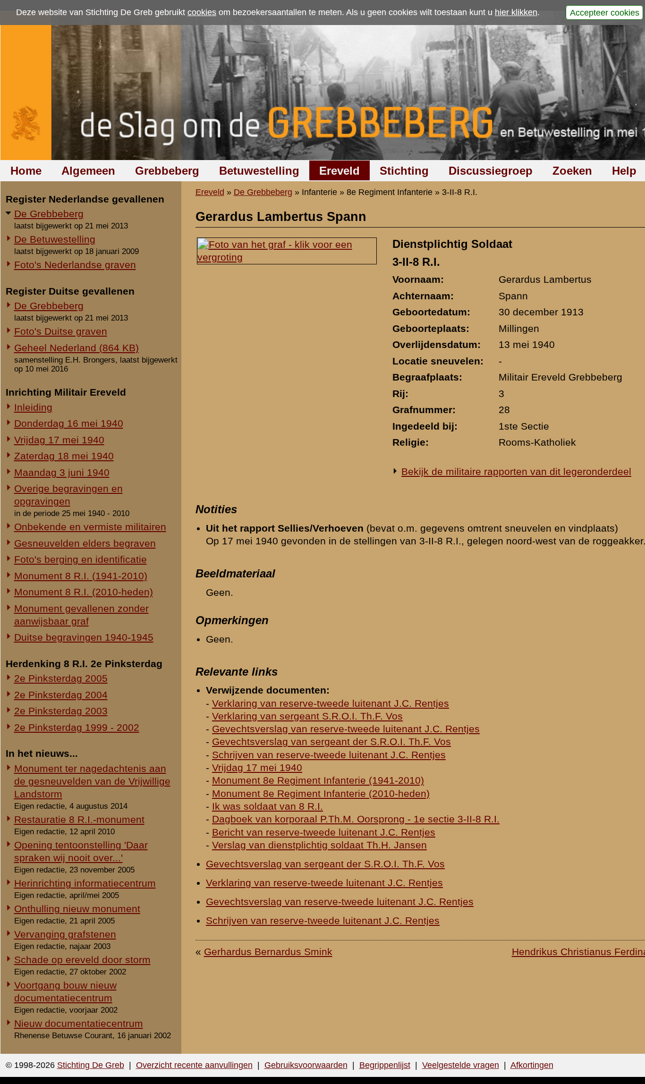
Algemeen (88, 170)
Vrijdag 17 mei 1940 (59, 439)
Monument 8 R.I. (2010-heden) (83, 591)
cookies (201, 12)
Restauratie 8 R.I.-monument (79, 819)
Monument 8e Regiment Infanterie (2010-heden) (321, 793)
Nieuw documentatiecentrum (78, 1023)
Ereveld (339, 170)
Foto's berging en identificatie (80, 559)
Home (26, 170)
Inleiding (33, 407)
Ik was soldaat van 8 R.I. (267, 806)
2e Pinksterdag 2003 (61, 710)
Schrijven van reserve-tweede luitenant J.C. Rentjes (329, 754)
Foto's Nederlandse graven (75, 264)
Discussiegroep (491, 170)
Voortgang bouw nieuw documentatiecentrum (65, 991)
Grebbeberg (167, 170)
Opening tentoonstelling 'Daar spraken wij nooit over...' (81, 851)
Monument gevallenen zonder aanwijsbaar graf (81, 615)
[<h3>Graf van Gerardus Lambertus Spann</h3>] (287, 257)
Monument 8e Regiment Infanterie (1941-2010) (318, 780)
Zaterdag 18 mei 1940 (64, 455)
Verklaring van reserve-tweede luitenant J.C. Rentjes (330, 703)
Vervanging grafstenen (65, 934)
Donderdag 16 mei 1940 (68, 423)
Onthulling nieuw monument (77, 908)
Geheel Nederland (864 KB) (76, 347)
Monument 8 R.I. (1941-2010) (80, 575)
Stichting (404, 170)
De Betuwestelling (54, 239)
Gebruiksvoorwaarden (306, 1065)
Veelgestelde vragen (460, 1065)
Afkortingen (531, 1065)
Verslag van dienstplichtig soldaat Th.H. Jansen (319, 844)
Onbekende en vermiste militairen (90, 526)
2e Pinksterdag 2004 (61, 694)
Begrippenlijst (384, 1065)
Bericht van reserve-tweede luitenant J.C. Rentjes (323, 832)
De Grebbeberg (49, 213)
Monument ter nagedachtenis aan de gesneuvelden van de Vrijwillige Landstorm (92, 781)
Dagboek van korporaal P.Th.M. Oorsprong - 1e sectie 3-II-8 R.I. (356, 818)
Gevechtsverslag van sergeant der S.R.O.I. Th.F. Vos (331, 741)
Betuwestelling (259, 170)
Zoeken (572, 170)
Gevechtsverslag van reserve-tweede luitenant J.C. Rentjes (346, 728)
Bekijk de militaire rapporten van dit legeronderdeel (516, 471)
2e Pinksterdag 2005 (61, 678)
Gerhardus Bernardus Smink (268, 951)
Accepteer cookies (604, 12)
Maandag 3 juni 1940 (62, 472)
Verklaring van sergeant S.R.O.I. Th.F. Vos (307, 716)
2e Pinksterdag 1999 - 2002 (76, 727)
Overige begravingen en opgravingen (68, 495)
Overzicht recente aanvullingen (194, 1065)
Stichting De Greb (90, 1065)
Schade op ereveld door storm (82, 959)
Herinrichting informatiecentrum (85, 883)
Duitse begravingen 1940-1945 (83, 637)
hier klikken (516, 12)
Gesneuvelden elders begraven (85, 543)
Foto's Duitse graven (60, 331)
